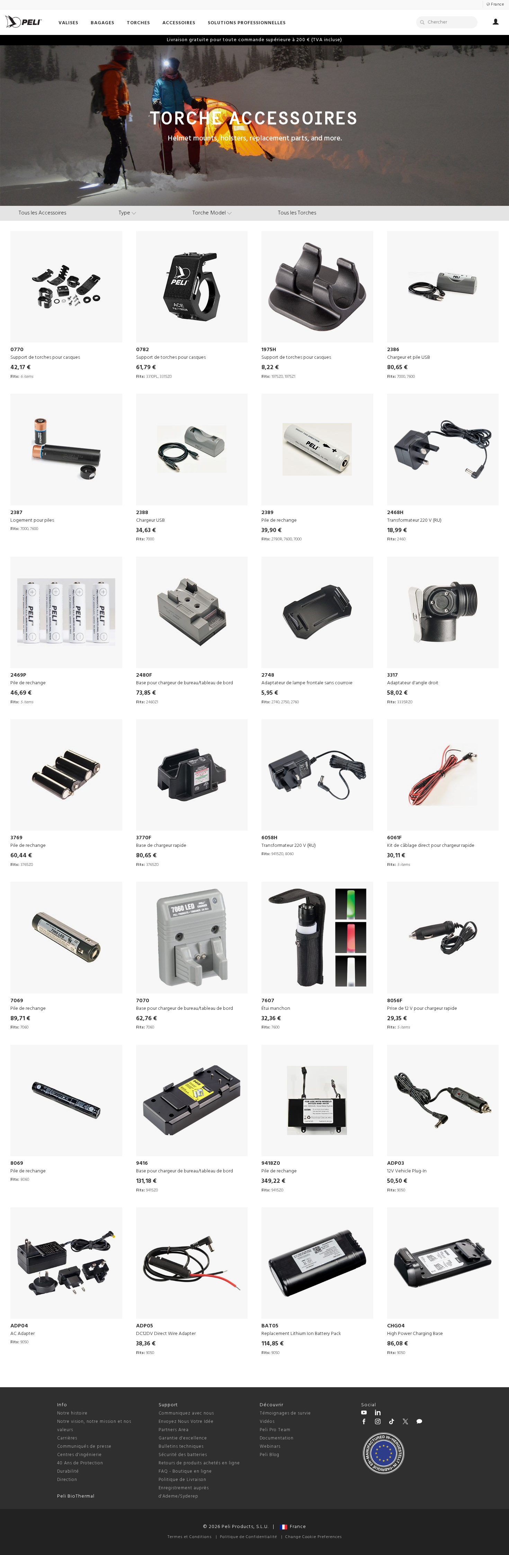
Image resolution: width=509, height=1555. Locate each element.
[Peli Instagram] (378, 1422)
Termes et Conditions (190, 1537)
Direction (67, 1479)
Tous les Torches (297, 213)
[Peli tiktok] (391, 1422)
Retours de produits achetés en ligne (199, 1463)
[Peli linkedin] (378, 1413)
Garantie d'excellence (183, 1438)
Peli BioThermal (76, 1496)
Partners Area (174, 1430)
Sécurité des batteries (183, 1454)
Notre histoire (72, 1413)
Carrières (67, 1438)
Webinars (270, 1446)
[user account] (496, 23)
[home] (23, 22)
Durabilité (68, 1471)
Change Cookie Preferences (313, 1537)
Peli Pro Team (275, 1430)
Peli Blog (269, 1454)
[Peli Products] (364, 1422)
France (296, 1527)
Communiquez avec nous (186, 1413)
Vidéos (267, 1421)
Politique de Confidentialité (248, 1537)
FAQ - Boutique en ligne (185, 1471)
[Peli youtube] (364, 1413)
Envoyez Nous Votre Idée (186, 1421)
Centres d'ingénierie (79, 1454)
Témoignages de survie (285, 1413)
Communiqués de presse (84, 1446)
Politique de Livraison (182, 1479)
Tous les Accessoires (42, 213)
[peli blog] (419, 1422)
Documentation (277, 1438)
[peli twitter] (405, 1422)
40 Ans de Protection (80, 1463)
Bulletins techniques (181, 1446)
